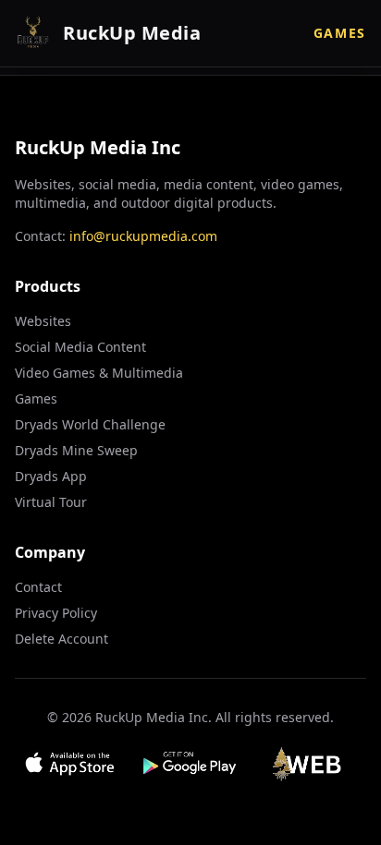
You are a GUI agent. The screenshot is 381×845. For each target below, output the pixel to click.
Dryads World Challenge (90, 424)
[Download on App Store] (70, 764)
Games (339, 33)
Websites (43, 321)
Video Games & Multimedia (99, 372)
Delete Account (61, 638)
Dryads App (51, 476)
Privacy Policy (56, 613)
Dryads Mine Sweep (76, 450)
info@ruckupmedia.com (143, 236)
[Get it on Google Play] (191, 764)
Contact (38, 587)
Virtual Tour (51, 502)
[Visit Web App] (311, 764)
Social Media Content (80, 347)
